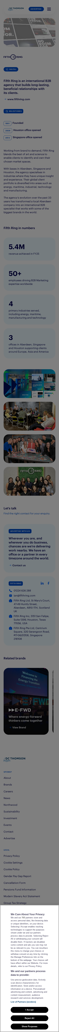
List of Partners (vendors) (23, 1002)
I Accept (29, 1010)
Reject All (29, 1018)
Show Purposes (29, 1026)
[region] (29, 968)
